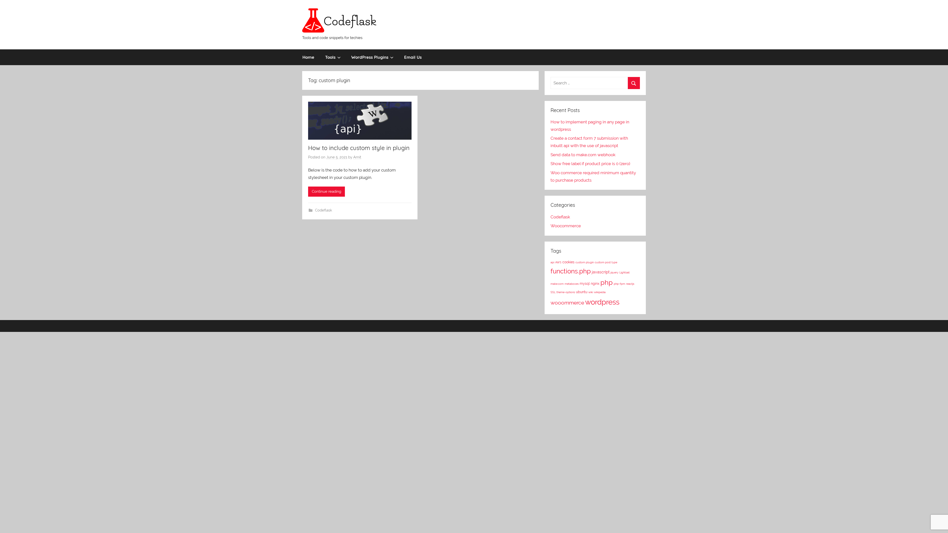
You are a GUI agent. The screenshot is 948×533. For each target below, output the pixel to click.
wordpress (602, 302)
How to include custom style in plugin (359, 148)
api (552, 262)
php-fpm (619, 283)
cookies (568, 262)
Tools (330, 57)
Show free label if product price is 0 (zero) (590, 163)
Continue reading (326, 191)
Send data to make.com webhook (583, 154)
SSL (553, 292)
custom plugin (584, 262)
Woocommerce (566, 225)
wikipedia (600, 292)
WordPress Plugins (369, 57)
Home (308, 57)
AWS (558, 262)
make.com (557, 283)
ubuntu (581, 292)
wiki (590, 292)
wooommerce (567, 303)
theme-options (565, 292)
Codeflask (323, 210)
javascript (601, 272)
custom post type (606, 262)
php (606, 282)
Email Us (413, 57)
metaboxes (572, 283)
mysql (585, 284)
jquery (614, 272)
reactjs (630, 283)
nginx (595, 284)
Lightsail (624, 272)
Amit (357, 157)
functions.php (571, 271)
